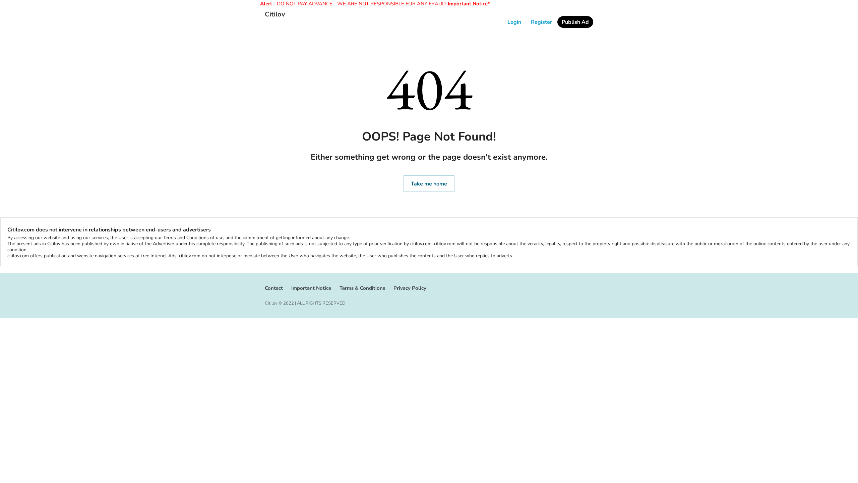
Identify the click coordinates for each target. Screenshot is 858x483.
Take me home (429, 183)
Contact (274, 288)
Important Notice (311, 288)
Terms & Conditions (362, 288)
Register (541, 22)
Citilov (275, 14)
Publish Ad (575, 22)
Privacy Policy (409, 288)
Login (514, 22)
